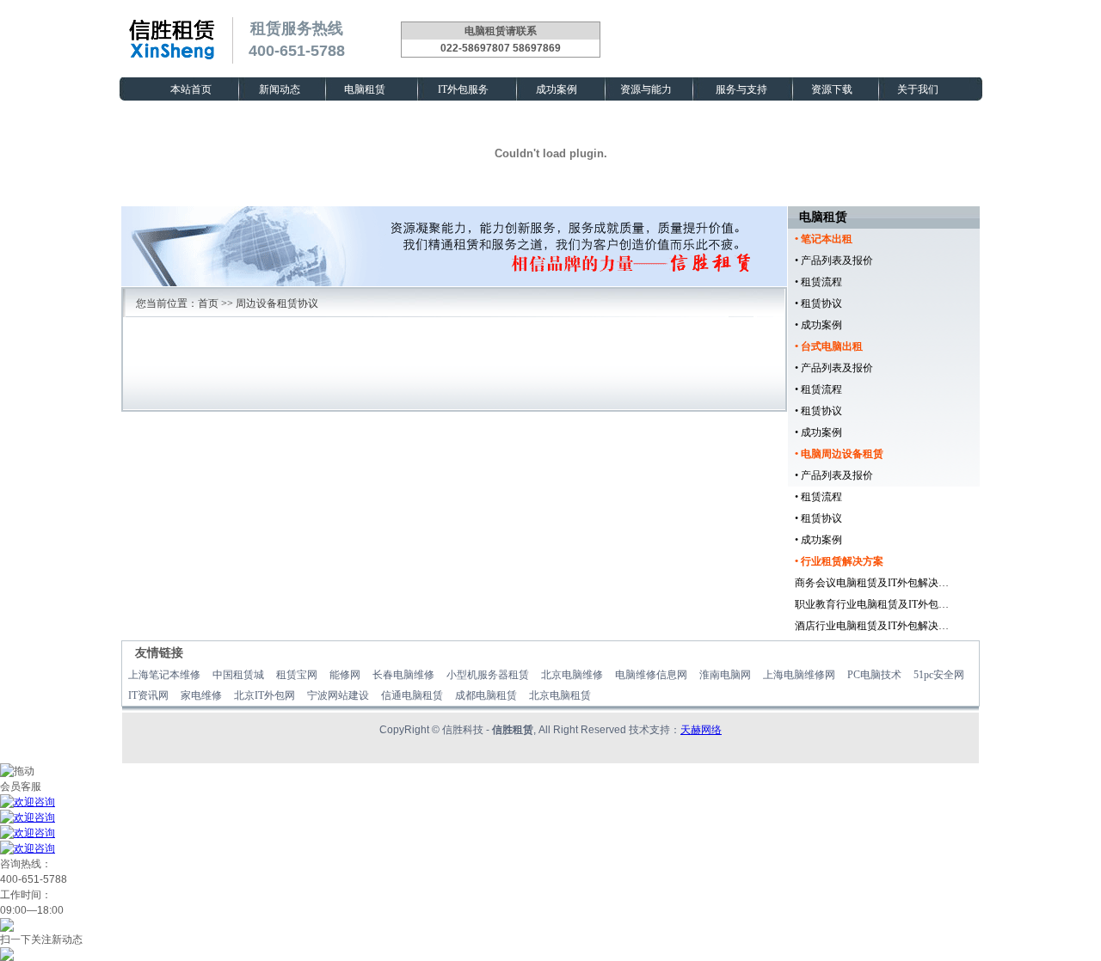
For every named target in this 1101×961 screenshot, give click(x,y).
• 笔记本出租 (823, 239)
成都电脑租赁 (486, 695)
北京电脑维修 (572, 675)
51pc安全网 (938, 675)
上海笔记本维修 (164, 675)
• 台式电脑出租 (829, 346)
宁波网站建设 (338, 695)
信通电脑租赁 (412, 695)
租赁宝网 (296, 675)
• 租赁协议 (818, 303)
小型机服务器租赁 (487, 675)
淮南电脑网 (725, 675)
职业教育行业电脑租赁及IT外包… (872, 604)
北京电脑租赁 (560, 695)
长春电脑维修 (403, 675)
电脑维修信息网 (651, 675)
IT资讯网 (148, 695)
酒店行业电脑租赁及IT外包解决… (872, 626)
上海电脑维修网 (799, 675)
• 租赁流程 (818, 282)
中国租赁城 (238, 675)
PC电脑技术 (874, 675)
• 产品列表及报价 (834, 260)
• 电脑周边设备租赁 (839, 454)
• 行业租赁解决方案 (839, 561)
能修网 (344, 675)
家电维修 (201, 695)
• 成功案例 (818, 325)
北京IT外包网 (264, 695)
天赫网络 (701, 730)
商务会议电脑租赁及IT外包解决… (872, 583)
